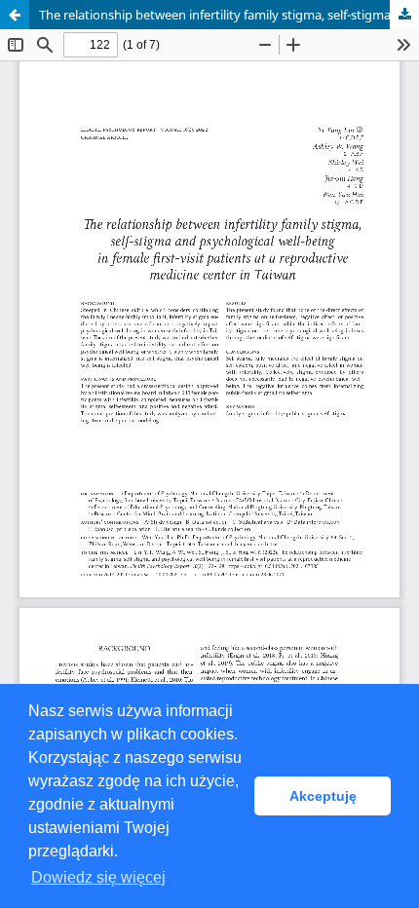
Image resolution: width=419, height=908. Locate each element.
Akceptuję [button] (323, 796)
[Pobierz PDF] (404, 14)
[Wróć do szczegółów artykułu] (14, 14)
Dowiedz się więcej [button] (98, 877)
